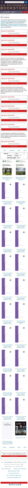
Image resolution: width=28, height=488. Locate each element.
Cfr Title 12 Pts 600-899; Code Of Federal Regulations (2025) (7, 346)
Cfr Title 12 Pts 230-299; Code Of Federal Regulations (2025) (21, 226)
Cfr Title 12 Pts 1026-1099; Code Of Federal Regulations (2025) (7, 394)
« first (4, 150)
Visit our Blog (14, 482)
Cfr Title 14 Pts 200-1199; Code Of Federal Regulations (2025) (20, 346)
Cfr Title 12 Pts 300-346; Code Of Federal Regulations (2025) (7, 274)
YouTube (16, 484)
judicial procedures (13, 25)
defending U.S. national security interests (12, 24)
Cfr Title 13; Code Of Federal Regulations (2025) (20, 203)
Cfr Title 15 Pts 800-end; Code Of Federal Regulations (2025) (7, 226)
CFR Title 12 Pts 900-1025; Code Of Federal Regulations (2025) (7, 370)
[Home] (14, 9)
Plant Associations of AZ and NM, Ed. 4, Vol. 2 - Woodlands (20, 178)
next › (19, 150)
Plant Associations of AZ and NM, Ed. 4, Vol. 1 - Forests (7, 179)
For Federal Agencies (14, 475)
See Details (14, 456)
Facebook (10, 484)
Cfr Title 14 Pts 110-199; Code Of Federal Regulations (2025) (7, 322)
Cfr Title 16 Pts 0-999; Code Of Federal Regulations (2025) (20, 250)
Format (6, 153)
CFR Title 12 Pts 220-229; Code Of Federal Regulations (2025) (7, 203)
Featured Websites (14, 477)
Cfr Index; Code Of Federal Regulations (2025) (20, 322)
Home (2, 14)
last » (25, 150)
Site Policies (6, 469)
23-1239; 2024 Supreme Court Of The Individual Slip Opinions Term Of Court (7, 442)
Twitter (12, 484)
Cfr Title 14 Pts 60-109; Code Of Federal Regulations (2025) (21, 274)
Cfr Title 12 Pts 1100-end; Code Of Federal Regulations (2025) (7, 418)
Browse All (7, 14)
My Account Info (14, 471)
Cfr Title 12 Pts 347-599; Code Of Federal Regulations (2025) (21, 298)
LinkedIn (20, 484)
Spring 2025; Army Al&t (21, 437)
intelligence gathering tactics (9, 21)
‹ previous (12, 150)
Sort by (9, 155)
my (5, 12)
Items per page (11, 157)
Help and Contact (20, 469)
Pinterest (18, 484)
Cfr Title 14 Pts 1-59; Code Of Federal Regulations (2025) (7, 250)
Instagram (14, 484)
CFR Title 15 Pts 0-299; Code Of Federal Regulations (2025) (21, 394)
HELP (13, 12)
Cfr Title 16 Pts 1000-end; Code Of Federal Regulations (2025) (7, 298)
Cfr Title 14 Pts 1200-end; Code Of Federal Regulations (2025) (20, 370)
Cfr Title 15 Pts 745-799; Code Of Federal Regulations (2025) (21, 418)
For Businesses (14, 473)
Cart (25, 12)
